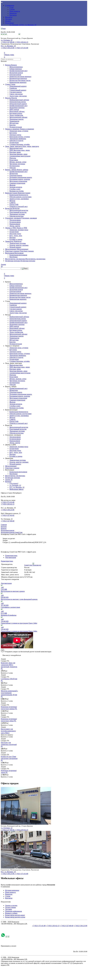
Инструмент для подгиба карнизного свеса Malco (8, 731)
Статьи (12, 9)
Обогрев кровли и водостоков (20, 197)
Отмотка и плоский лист (18, 206)
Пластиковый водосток (18, 212)
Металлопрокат (11, 249)
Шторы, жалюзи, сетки (17, 162)
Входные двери (15, 152)
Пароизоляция (14, 224)
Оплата (8, 21)
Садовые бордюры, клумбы (19, 144)
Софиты (12, 203)
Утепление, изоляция (13, 218)
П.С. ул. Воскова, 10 (28, 25)
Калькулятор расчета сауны (15, 917)
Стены (7, 84)
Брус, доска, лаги (15, 235)
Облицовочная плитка (17, 102)
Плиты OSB (13, 204)
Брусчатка (13, 133)
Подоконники (14, 166)
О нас (11, 7)
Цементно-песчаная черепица (20, 76)
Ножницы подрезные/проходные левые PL (9, 720)
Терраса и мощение (12, 129)
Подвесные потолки (12, 261)
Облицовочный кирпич (18, 104)
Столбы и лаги (14, 189)
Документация (10, 557)
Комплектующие (11, 193)
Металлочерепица (16, 67)
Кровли (8, 65)
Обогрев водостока (16, 216)
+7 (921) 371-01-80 (21, 48)
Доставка (8, 19)
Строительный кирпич (17, 90)
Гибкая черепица (15, 69)
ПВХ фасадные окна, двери (19, 150)
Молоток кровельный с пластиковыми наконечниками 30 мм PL (9, 694)
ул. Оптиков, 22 (15, 25)
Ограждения (14, 142)
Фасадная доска (15, 234)
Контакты (13, 15)
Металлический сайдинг (18, 117)
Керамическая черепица (18, 78)
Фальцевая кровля (16, 73)
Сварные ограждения (17, 183)
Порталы (12, 158)
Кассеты (12, 125)
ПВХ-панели (14, 109)
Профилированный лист (18, 71)
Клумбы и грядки (15, 239)
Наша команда (14, 11)
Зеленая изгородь (15, 187)
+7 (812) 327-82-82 (7, 515)
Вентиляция (9, 253)
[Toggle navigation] (2, 2)
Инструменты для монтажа (15, 259)
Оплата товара (10, 907)
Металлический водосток (18, 210)
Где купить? (9, 23)
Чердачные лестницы (17, 164)
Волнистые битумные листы (19, 80)
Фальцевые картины (16, 107)
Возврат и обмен (11, 913)
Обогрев (12, 168)
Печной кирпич (15, 247)
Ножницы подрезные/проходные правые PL (9, 708)
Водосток (9, 208)
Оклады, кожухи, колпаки (18, 245)
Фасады (8, 98)
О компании (9, 5)
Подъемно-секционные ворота (20, 177)
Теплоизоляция (15, 220)
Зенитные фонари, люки (18, 154)
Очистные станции (12, 251)
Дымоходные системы (17, 243)
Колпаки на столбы (16, 191)
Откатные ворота (15, 175)
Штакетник (13, 173)
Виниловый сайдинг (17, 111)
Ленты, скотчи (14, 226)
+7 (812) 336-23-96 (7, 48)
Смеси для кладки (16, 94)
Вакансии (13, 13)
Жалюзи (12, 185)
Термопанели (14, 121)
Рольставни (13, 160)
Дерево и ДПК (10, 228)
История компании (12, 890)
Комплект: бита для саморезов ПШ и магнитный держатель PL (9, 666)
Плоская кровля (15, 75)
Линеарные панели (16, 119)
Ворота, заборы (11, 170)
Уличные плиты (15, 135)
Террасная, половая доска (18, 230)
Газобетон (13, 88)
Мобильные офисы (16, 489)
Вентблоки (13, 257)
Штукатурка (13, 123)
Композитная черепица (17, 82)
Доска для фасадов (16, 115)
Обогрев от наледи (16, 140)
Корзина (8, 481)
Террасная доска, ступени (18, 131)
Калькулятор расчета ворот (15, 915)
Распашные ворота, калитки (19, 179)
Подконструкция (15, 127)
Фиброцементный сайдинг (19, 100)
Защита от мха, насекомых (19, 199)
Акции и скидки (11, 905)
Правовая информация (13, 911)
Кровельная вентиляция (18, 255)
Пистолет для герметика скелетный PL (9, 744)
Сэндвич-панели (15, 92)
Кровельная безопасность (18, 195)
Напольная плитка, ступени (19, 137)
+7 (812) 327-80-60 (7, 42)
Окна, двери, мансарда (13, 146)
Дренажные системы (17, 214)
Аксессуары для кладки (18, 96)
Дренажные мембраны (17, 139)
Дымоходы (9, 241)
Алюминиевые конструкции (19, 156)
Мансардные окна (16, 148)
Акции (8, 479)
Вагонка (12, 237)
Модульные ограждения (18, 181)
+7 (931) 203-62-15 (21, 42)
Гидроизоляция (15, 222)
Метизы (12, 201)
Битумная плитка (15, 113)
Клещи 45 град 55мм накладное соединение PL (9, 758)
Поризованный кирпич (18, 86)
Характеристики (11, 555)
